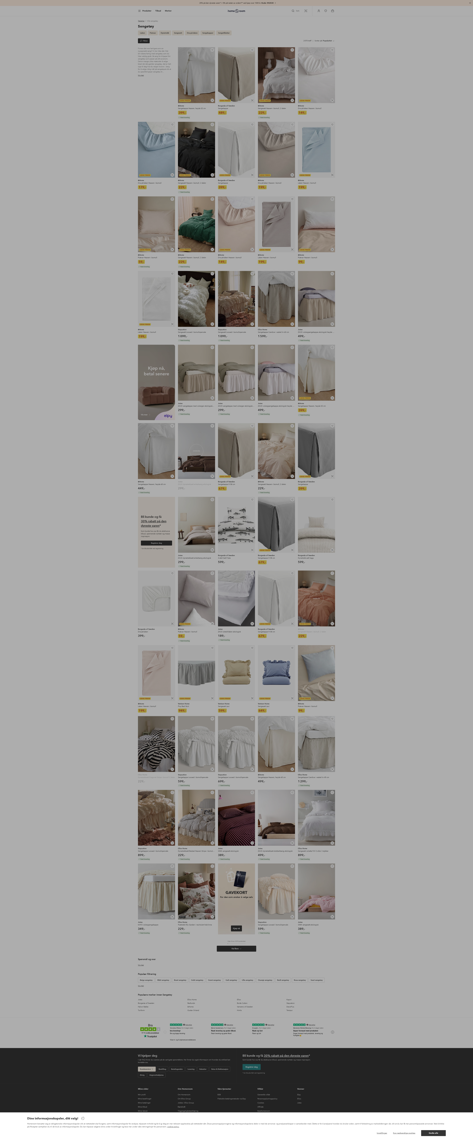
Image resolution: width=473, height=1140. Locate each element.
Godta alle (433, 1133)
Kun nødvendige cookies (404, 1133)
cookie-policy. (173, 1127)
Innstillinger (382, 1133)
